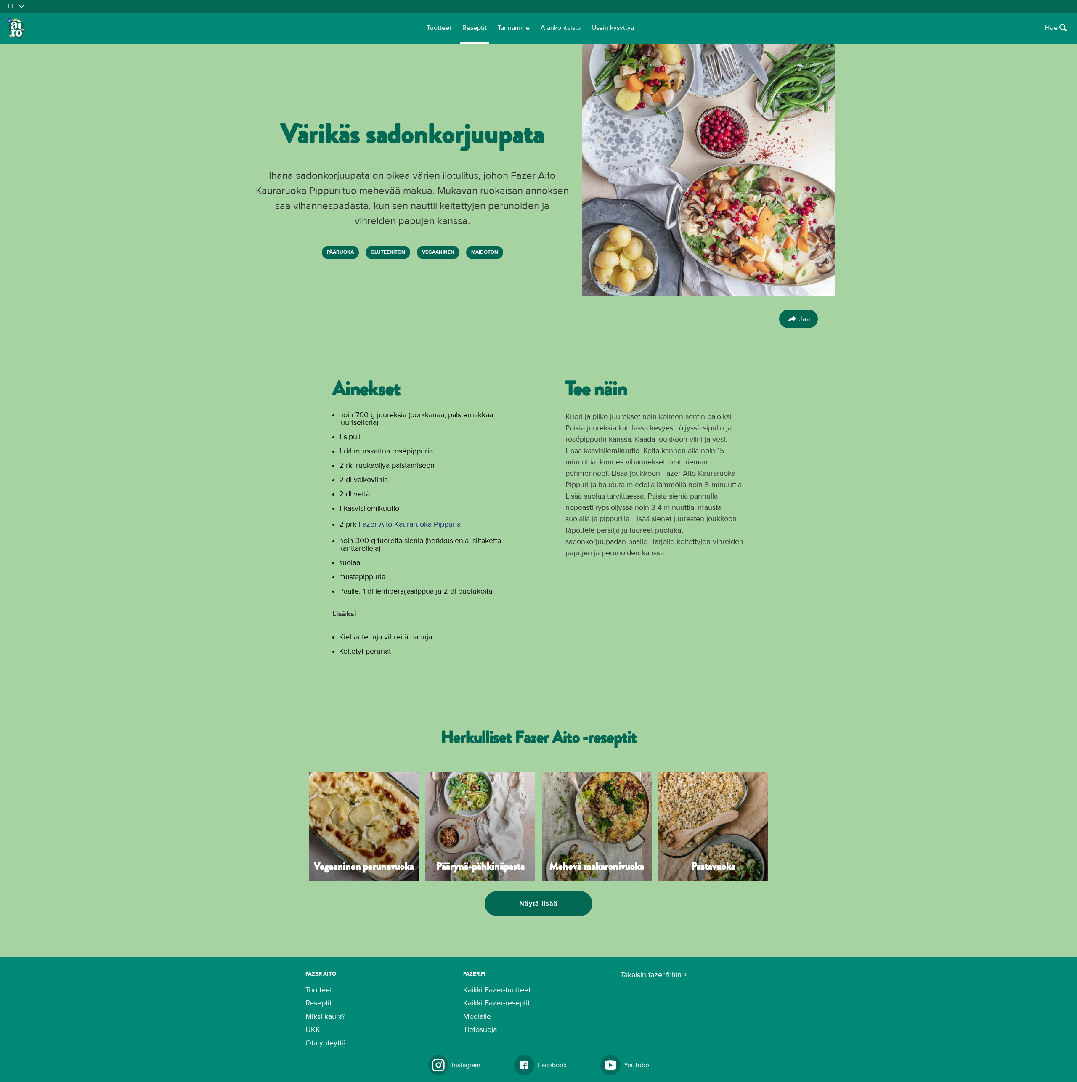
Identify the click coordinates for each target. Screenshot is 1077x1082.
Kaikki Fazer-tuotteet (497, 990)
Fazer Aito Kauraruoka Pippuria (409, 524)
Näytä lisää (538, 903)
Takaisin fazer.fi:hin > (654, 975)
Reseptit (474, 27)
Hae (1051, 27)
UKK (312, 1030)
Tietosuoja (480, 1030)
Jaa (804, 319)
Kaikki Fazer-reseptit (496, 1003)
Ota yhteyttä (325, 1043)
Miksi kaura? (325, 1017)
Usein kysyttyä (613, 27)
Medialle (477, 1017)
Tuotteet (439, 27)
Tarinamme (514, 27)
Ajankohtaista (561, 27)
